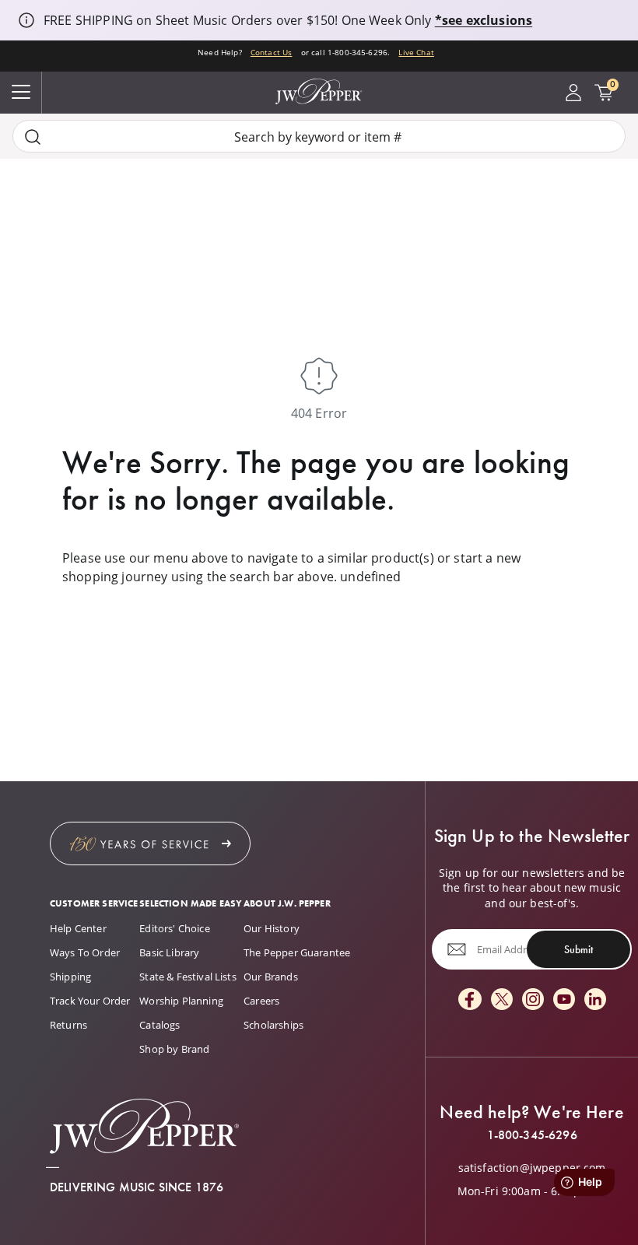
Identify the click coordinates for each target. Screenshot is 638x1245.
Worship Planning (181, 1001)
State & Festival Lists (188, 977)
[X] (502, 1000)
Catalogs (159, 1025)
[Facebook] (470, 1000)
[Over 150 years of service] (150, 843)
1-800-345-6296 (532, 1135)
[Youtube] (564, 1000)
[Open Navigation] (21, 93)
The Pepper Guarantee (297, 952)
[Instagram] (533, 1000)
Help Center (78, 928)
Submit (578, 949)
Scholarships (273, 1025)
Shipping (70, 977)
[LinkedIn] (595, 1000)
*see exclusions (483, 20)
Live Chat (415, 52)
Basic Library (169, 952)
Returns (68, 1025)
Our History (272, 928)
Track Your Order (90, 1001)
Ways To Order (85, 952)
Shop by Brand (174, 1049)
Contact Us (272, 52)
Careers (261, 1001)
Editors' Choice (174, 928)
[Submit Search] (33, 136)
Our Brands (271, 977)
